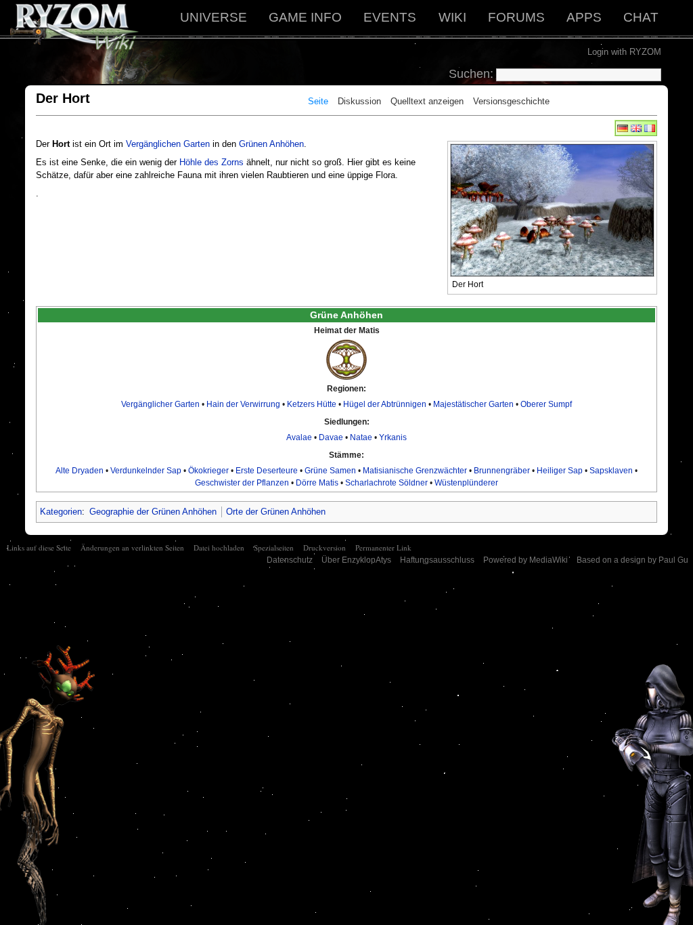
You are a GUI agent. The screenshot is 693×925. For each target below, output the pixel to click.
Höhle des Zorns (211, 162)
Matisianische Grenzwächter (415, 470)
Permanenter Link (383, 547)
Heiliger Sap (560, 470)
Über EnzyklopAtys (356, 560)
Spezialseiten (274, 547)
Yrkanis (393, 437)
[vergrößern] (647, 282)
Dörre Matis (317, 483)
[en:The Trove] (636, 128)
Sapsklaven (611, 470)
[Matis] (346, 359)
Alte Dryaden (79, 470)
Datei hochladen (219, 547)
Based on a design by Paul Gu (632, 560)
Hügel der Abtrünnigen (384, 404)
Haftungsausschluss (437, 560)
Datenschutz (290, 560)
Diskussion (359, 101)
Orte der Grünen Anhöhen (276, 512)
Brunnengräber (502, 470)
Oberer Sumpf (546, 404)
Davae (331, 437)
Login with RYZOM (624, 52)
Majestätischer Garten (473, 404)
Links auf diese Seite (39, 547)
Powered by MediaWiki (525, 560)
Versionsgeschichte (511, 101)
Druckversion (324, 547)
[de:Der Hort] (622, 128)
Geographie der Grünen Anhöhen (153, 512)
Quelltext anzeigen (427, 101)
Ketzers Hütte (311, 404)
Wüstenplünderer (466, 483)
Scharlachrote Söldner (386, 483)
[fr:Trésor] (649, 128)
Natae (361, 437)
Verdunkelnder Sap (145, 470)
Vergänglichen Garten (168, 144)
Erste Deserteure (267, 470)
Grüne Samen (330, 470)
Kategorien (61, 512)
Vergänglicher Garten (160, 404)
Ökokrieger (208, 470)
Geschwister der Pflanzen (242, 483)
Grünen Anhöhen (271, 144)
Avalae (299, 437)
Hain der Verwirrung (243, 404)
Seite (318, 101)
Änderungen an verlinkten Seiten (132, 547)
